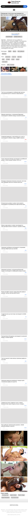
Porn (19, 514)
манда (17, 59)
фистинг (19, 56)
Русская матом (14, 497)
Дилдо (14, 51)
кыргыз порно (13, 495)
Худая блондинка (5, 497)
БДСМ (9, 51)
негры (13, 59)
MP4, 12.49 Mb (10, 64)
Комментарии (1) (18, 36)
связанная (8, 56)
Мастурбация (21, 51)
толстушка (4, 61)
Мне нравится (8, 34)
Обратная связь (14, 505)
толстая (14, 56)
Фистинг (4, 53)
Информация (9, 36)
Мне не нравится (10, 34)
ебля (3, 59)
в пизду (8, 59)
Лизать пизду (21, 495)
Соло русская (5, 495)
